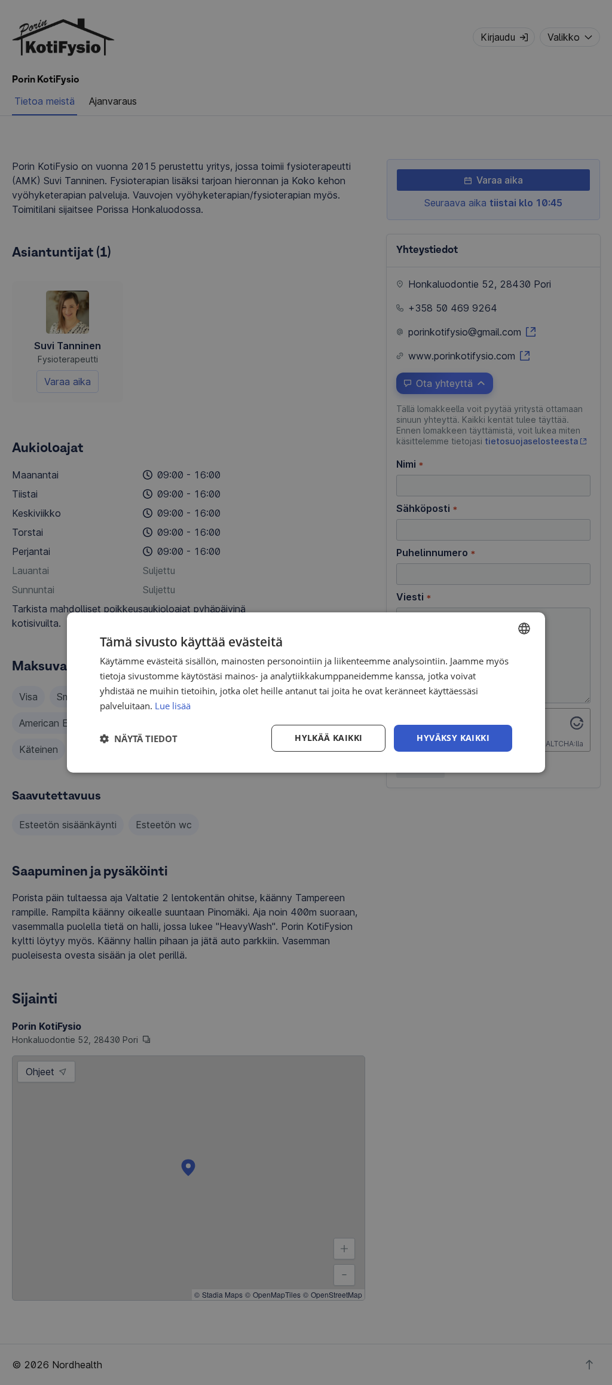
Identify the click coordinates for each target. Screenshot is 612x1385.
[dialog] (306, 692)
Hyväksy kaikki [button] (453, 737)
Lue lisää (173, 706)
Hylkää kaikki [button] (328, 737)
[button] (139, 738)
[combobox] (524, 628)
